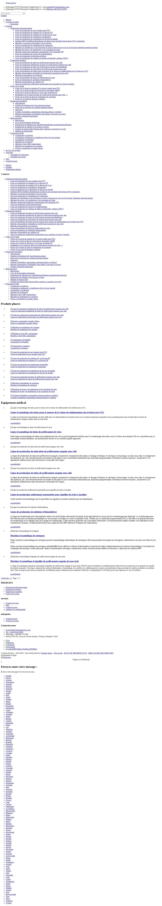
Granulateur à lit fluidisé (19, 342)
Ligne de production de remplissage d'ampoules (28, 367)
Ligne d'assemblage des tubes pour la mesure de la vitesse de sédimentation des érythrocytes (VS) (57, 412)
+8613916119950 (56, 9)
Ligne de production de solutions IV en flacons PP (29, 360)
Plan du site (58, 653)
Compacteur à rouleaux (19, 348)
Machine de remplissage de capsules (23, 330)
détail (18, 423)
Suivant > (6, 578)
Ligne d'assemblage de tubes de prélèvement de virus (35, 432)
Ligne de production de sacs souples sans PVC (27, 354)
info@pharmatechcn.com (57, 7)
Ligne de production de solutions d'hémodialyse (33, 512)
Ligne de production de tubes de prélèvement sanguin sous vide (34, 379)
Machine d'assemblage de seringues (23, 385)
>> (11, 578)
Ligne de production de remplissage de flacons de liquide (31, 373)
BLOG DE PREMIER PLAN (75, 653)
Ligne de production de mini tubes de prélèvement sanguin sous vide (36, 317)
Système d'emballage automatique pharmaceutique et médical (33, 398)
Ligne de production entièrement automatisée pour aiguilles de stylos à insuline (48, 494)
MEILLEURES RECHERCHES (100, 653)
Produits (9, 167)
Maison (8, 165)
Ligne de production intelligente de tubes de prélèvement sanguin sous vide (38, 311)
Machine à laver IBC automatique (23, 336)
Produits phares (46, 653)
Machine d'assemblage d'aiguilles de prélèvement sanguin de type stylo (44, 561)
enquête (13, 423)
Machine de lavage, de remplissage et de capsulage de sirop (32, 391)
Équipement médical (13, 169)
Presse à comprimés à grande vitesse (23, 323)
